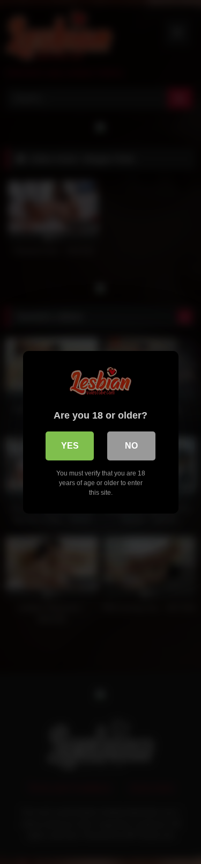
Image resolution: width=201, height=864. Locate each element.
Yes (70, 445)
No (131, 445)
